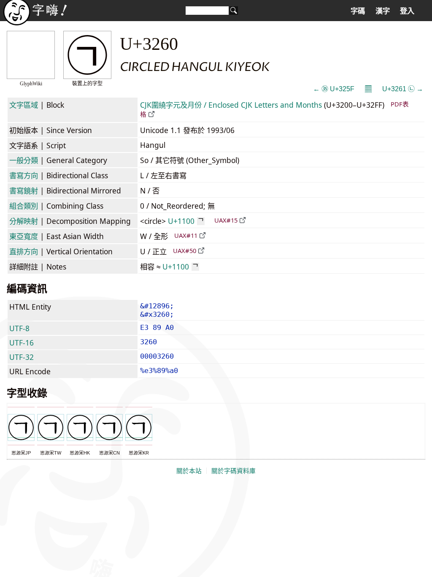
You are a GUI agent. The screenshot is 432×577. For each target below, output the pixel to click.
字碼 (358, 11)
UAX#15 (226, 220)
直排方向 (23, 251)
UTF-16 (21, 342)
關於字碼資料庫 (233, 471)
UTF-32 (21, 357)
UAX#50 (184, 250)
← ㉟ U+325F (333, 89)
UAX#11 (185, 235)
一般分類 (23, 160)
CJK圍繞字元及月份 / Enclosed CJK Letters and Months (231, 105)
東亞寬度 (23, 236)
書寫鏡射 (23, 190)
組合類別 (23, 206)
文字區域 (23, 105)
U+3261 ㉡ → (402, 89)
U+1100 (186, 221)
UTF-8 (19, 328)
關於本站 (189, 471)
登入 (407, 11)
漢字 (382, 11)
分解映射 (23, 221)
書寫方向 (23, 175)
